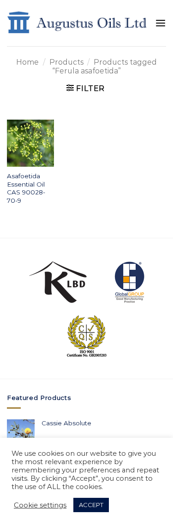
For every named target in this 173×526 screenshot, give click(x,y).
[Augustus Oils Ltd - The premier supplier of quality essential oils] (77, 23)
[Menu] (160, 23)
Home (27, 62)
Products (66, 62)
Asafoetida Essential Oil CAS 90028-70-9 (26, 188)
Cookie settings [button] (40, 505)
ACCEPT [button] (91, 504)
